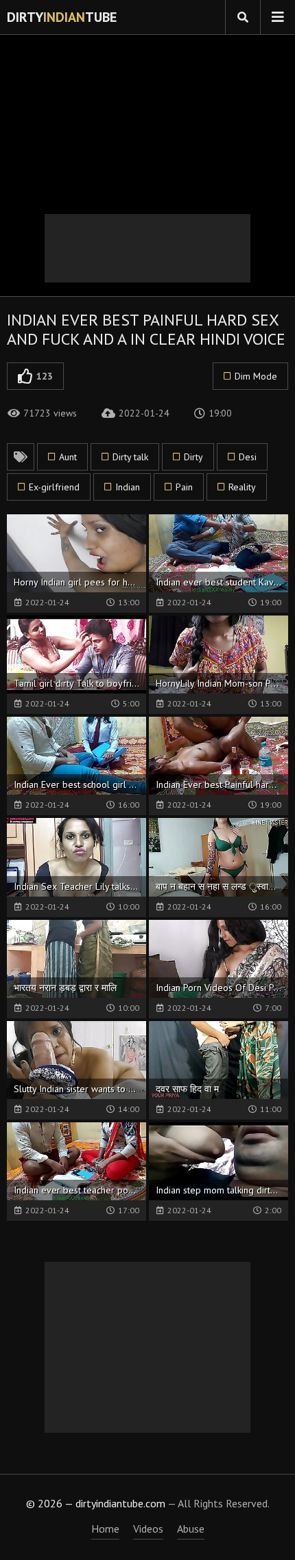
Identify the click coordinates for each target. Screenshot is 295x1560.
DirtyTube (62, 17)
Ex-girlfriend (54, 487)
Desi (248, 457)
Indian (127, 487)
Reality (242, 487)
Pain (184, 487)
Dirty (193, 457)
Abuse (190, 1528)
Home (105, 1528)
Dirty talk (130, 457)
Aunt (68, 457)
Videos (148, 1528)
